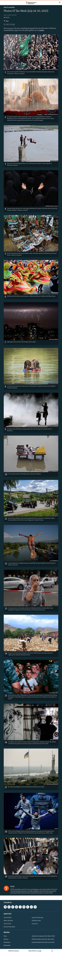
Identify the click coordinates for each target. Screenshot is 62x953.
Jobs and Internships (9, 926)
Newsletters (7, 942)
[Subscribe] (35, 906)
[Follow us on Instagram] (12, 906)
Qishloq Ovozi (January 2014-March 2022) (43, 936)
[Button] (6, 21)
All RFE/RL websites (13, 951)
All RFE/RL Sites (36, 920)
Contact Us (35, 923)
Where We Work (8, 920)
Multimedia (7, 945)
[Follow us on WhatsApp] (31, 906)
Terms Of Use (7, 923)
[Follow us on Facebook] (23, 906)
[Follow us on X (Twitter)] (20, 906)
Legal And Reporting (37, 917)
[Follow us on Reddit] (8, 906)
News (5, 936)
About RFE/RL (8, 917)
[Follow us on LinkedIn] (27, 906)
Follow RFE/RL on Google (34, 951)
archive (41, 30)
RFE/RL (7, 17)
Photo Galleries (9, 7)
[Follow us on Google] (16, 906)
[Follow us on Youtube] (5, 906)
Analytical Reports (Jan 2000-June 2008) (43, 942)
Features (6, 939)
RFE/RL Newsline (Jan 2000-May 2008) (43, 939)
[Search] (52, 951)
